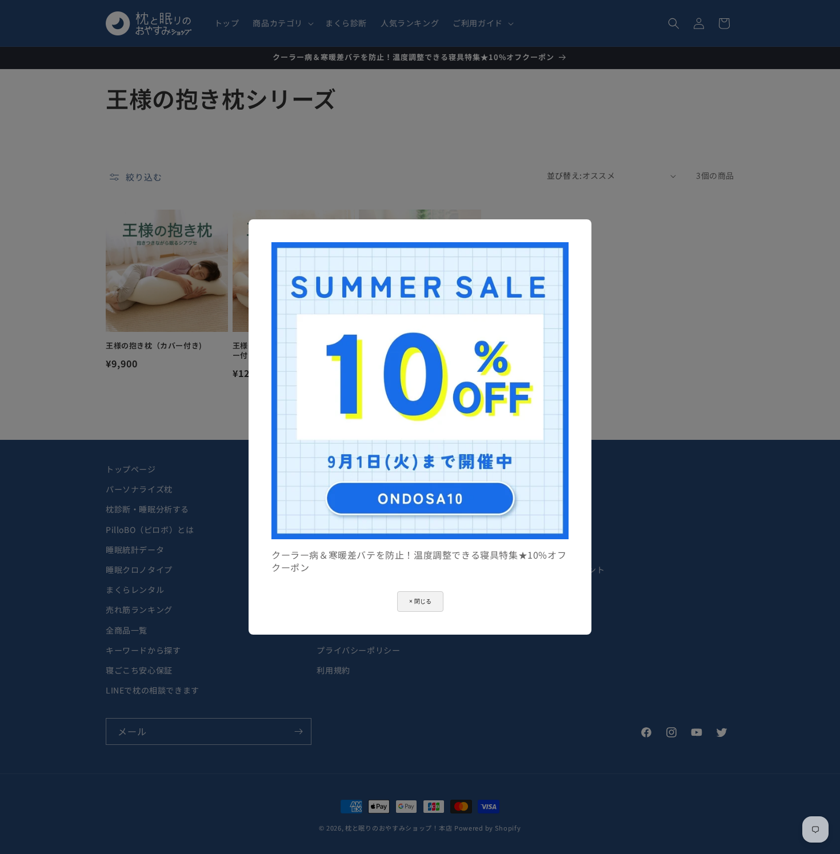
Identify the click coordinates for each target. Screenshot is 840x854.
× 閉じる (420, 601)
